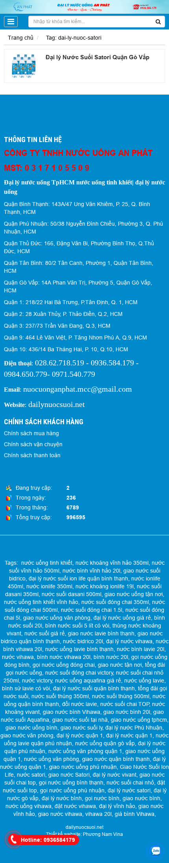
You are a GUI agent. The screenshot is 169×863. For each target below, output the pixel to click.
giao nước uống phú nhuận (83, 767)
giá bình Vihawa (134, 814)
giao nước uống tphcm (139, 720)
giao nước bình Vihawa (71, 712)
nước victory (37, 680)
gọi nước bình (102, 798)
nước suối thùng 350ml (60, 696)
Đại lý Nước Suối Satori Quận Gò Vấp (97, 57)
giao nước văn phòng (26, 735)
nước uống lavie (144, 680)
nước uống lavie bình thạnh (79, 649)
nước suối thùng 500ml (120, 696)
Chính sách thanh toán (32, 455)
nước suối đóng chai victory (79, 673)
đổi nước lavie (79, 704)
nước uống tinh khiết (46, 563)
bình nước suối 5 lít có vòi (77, 625)
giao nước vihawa (60, 814)
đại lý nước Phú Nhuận (133, 727)
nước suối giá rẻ (44, 633)
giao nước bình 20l (126, 712)
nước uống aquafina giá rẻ (88, 680)
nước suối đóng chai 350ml (115, 602)
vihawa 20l (98, 814)
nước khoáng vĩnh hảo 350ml (112, 563)
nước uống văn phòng (51, 759)
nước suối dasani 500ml (71, 594)
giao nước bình (141, 798)
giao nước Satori (69, 775)
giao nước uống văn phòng (56, 618)
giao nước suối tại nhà (80, 720)
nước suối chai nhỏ (130, 782)
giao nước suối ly (82, 727)
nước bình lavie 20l (140, 649)
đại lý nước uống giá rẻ (122, 618)
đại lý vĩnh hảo (117, 806)
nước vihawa (18, 657)
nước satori (31, 775)
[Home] (84, 6)
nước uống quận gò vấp (105, 743)
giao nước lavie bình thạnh (101, 633)
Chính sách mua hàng (31, 433)
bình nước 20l (111, 657)
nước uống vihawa (28, 806)
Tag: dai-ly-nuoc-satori (73, 38)
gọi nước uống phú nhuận (72, 790)
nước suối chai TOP (124, 704)
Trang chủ (20, 38)
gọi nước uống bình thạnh (71, 782)
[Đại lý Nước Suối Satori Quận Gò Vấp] (24, 65)
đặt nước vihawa (75, 806)
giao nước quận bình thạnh (116, 759)
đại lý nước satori (129, 790)
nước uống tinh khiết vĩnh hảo (41, 602)
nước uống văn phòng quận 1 (85, 751)
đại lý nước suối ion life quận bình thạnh (78, 578)
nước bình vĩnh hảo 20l (91, 570)
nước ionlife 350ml (49, 586)
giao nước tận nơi (120, 665)
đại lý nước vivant (114, 775)
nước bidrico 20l (83, 641)
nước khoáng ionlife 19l (104, 586)
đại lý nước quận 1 (80, 735)
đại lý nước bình (62, 798)
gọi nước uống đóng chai (64, 665)
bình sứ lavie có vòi (26, 688)
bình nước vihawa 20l (63, 657)
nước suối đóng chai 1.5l (91, 610)
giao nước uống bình (31, 727)
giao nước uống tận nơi (134, 594)
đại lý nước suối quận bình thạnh (94, 688)
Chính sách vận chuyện (33, 444)
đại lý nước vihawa (129, 641)
